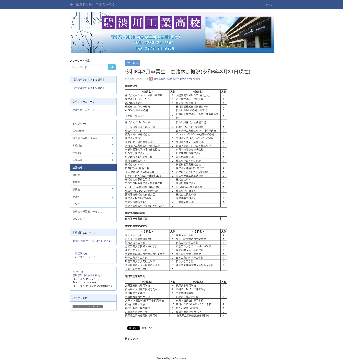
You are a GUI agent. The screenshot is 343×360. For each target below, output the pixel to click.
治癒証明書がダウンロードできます (93, 240)
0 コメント (133, 338)
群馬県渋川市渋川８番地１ (88, 275)
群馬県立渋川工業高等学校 (95, 4)
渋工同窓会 (81, 253)
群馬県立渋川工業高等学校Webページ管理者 (176, 78)
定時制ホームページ (84, 109)
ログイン (268, 4)
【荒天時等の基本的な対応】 (89, 87)
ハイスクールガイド (86, 257)
